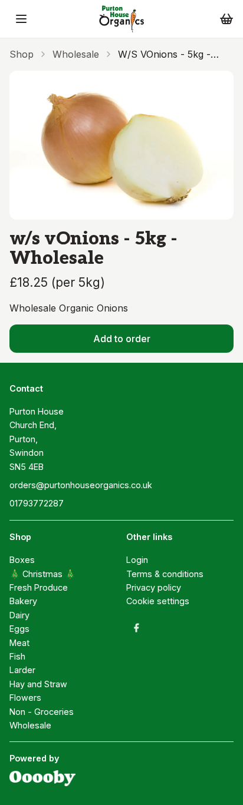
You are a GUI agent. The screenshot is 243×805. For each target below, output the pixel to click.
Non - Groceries (41, 712)
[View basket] (226, 19)
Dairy (19, 615)
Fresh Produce (38, 587)
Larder (22, 670)
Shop (21, 54)
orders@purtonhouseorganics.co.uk (80, 485)
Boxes (22, 560)
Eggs (19, 629)
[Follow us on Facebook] (136, 628)
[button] (21, 19)
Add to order (121, 338)
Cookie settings (157, 601)
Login (137, 560)
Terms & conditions (164, 574)
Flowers (25, 698)
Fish (17, 656)
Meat (19, 643)
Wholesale (75, 54)
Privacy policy (153, 587)
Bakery (23, 601)
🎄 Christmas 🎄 (42, 574)
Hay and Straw (38, 684)
